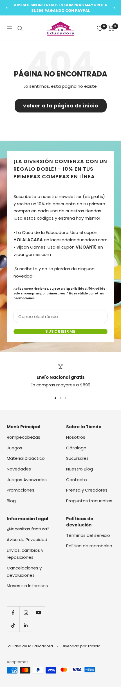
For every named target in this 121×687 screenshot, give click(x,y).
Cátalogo (76, 448)
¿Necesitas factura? (28, 529)
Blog (11, 501)
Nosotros (75, 437)
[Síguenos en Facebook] (13, 612)
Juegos (14, 448)
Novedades (19, 469)
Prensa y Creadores (86, 490)
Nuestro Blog (79, 469)
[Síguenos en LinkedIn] (25, 625)
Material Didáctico (26, 458)
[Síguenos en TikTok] (13, 625)
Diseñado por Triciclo (81, 646)
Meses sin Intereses (27, 586)
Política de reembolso (89, 546)
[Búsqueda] (20, 28)
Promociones (20, 490)
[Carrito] (111, 28)
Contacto (76, 480)
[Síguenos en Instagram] (25, 612)
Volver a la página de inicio (60, 105)
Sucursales (77, 458)
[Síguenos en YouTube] (38, 612)
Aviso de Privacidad (27, 539)
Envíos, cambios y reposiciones (25, 553)
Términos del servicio (88, 535)
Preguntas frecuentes (89, 501)
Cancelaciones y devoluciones (24, 571)
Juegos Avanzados (27, 480)
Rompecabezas (23, 437)
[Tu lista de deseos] (100, 28)
